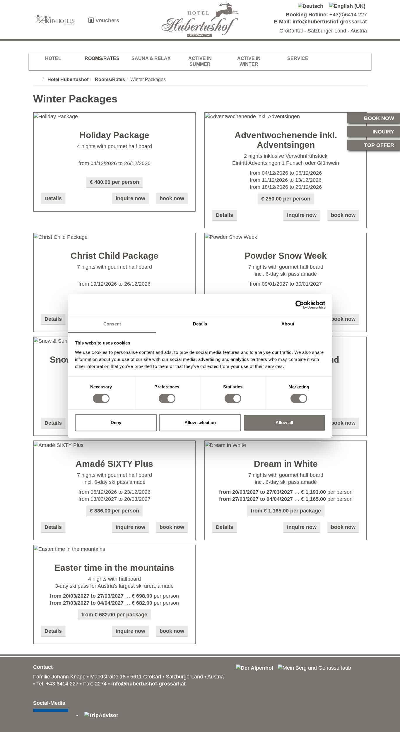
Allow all (284, 422)
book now (172, 198)
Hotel (53, 58)
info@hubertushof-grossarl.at (330, 22)
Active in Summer (200, 61)
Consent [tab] (112, 323)
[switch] (167, 398)
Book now (379, 118)
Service (297, 58)
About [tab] (287, 323)
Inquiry (383, 132)
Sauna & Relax (151, 58)
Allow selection (200, 422)
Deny (116, 422)
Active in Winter (249, 61)
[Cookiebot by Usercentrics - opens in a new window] (299, 304)
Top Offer (379, 145)
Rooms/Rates (102, 58)
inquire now (130, 198)
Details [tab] (200, 323)
